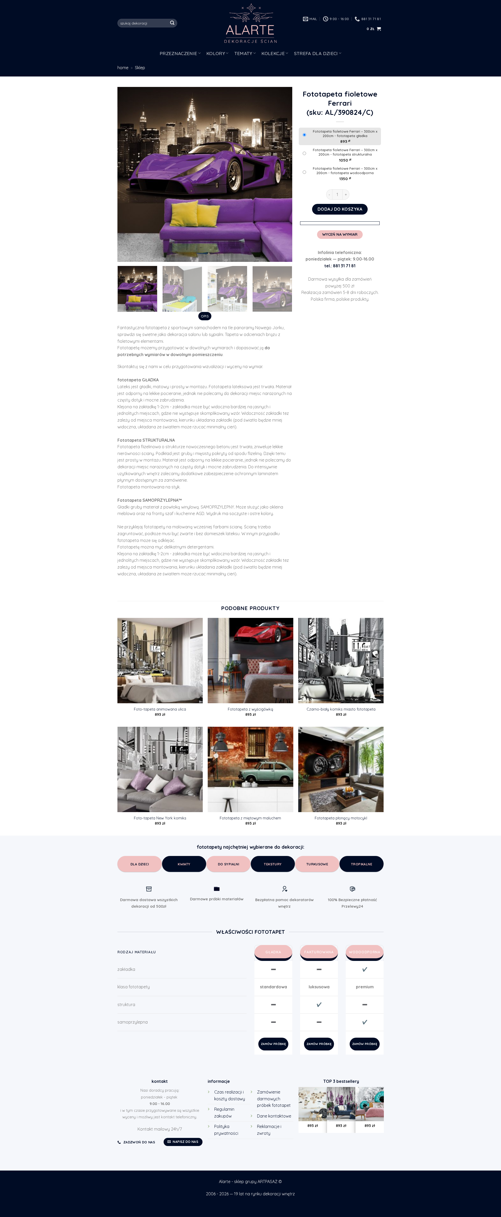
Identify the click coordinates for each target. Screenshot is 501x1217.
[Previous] (127, 174)
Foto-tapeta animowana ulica (160, 709)
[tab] (204, 316)
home (122, 67)
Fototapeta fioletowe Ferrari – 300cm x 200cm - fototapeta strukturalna (345, 152)
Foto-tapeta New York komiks (160, 818)
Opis (205, 316)
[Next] (282, 174)
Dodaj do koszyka (340, 209)
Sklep (140, 67)
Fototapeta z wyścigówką (250, 709)
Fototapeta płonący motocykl (341, 818)
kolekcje (273, 53)
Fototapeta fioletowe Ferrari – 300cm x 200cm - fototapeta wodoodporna (345, 170)
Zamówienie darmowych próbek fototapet (274, 1098)
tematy (243, 53)
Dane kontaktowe (274, 1116)
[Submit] (172, 23)
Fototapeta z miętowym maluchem (250, 818)
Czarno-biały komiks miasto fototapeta (341, 709)
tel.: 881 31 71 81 (339, 265)
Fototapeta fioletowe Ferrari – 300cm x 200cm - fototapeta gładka (345, 133)
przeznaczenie (178, 53)
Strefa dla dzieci (316, 53)
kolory (215, 53)
